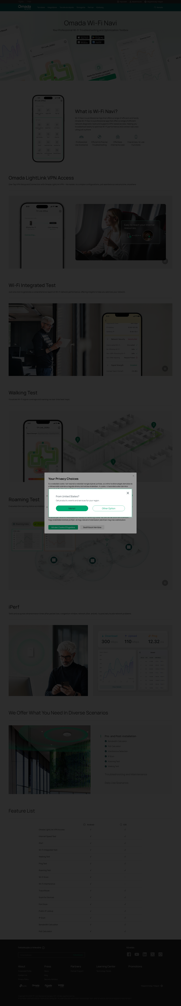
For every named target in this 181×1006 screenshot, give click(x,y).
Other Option (108, 508)
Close (128, 493)
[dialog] (90, 503)
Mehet (72, 508)
